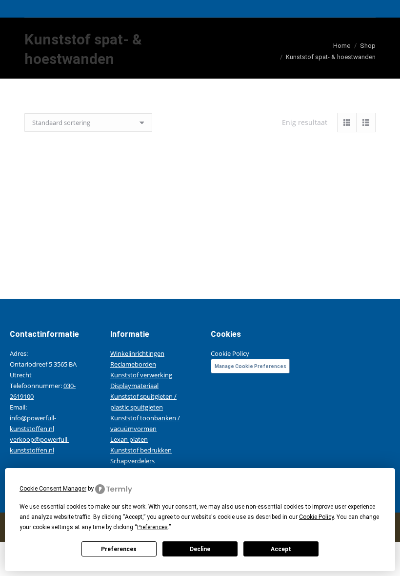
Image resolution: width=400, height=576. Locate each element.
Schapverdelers (132, 460)
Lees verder (107, 257)
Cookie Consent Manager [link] (53, 488)
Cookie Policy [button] (316, 517)
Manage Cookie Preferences (250, 366)
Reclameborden (133, 364)
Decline (200, 549)
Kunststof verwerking (141, 374)
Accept (281, 549)
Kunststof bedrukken (141, 450)
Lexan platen (129, 439)
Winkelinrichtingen (137, 353)
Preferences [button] (152, 527)
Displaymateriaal (134, 385)
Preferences (119, 549)
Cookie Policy (230, 353)
